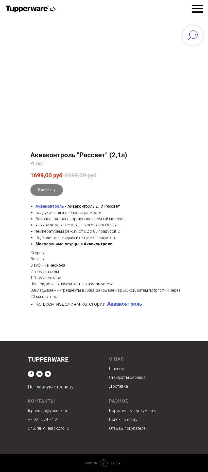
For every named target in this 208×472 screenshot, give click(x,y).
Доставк (117, 386)
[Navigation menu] (197, 9)
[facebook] (31, 374)
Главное (116, 368)
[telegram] (48, 374)
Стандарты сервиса (127, 377)
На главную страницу (51, 386)
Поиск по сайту (123, 419)
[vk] (39, 374)
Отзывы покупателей (128, 428)
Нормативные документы (132, 410)
